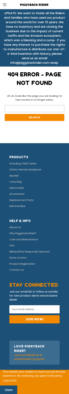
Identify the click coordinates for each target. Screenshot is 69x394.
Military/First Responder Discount (29, 251)
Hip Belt (14, 175)
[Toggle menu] (4, 4)
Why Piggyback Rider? (22, 233)
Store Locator (17, 257)
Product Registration (22, 264)
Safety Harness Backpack (25, 169)
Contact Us (16, 270)
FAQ (11, 245)
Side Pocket (16, 188)
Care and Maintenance (23, 239)
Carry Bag (15, 181)
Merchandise (17, 206)
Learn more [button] (10, 380)
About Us (15, 227)
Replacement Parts (21, 200)
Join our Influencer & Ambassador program (29, 357)
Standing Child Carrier (23, 163)
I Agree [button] (9, 389)
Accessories (16, 194)
